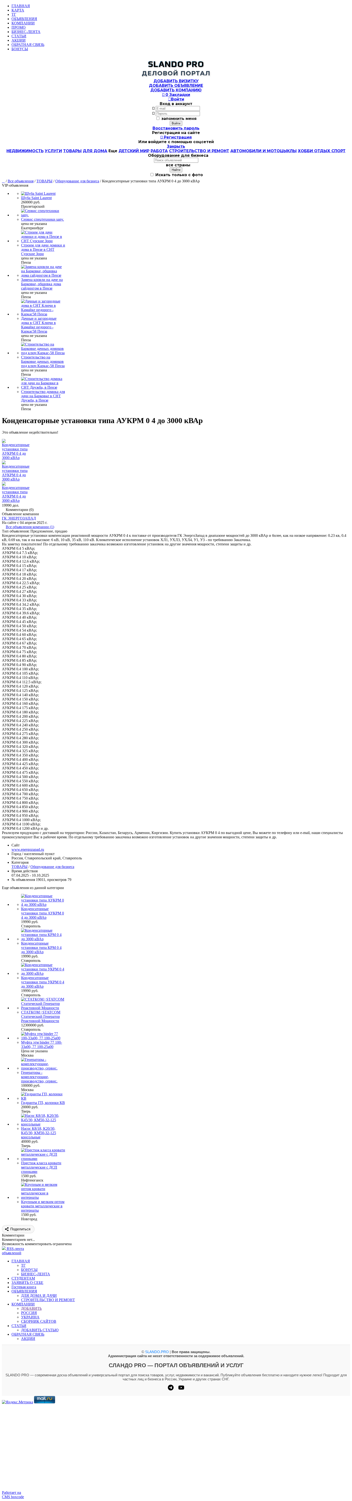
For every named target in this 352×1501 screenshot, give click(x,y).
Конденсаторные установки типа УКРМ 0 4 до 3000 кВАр (42, 982)
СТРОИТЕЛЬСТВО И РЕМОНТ (199, 151)
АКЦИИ (18, 40)
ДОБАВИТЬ (31, 1308)
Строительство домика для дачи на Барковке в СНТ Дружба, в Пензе (43, 396)
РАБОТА (159, 151)
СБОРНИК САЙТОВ (38, 1321)
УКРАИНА (30, 1317)
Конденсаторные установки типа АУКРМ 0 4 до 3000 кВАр (42, 913)
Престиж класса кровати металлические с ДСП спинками (41, 1167)
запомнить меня (179, 118)
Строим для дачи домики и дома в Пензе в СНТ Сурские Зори (43, 249)
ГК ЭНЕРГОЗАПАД (19, 518)
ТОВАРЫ (72, 151)
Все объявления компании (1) (30, 527)
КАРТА (17, 10)
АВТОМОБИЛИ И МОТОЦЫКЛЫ (263, 151)
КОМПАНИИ (23, 23)
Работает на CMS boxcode (13, 1494)
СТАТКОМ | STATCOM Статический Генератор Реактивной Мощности (40, 1016)
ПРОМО (18, 27)
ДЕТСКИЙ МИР (134, 151)
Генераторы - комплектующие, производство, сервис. (39, 1076)
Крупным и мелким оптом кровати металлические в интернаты (42, 1206)
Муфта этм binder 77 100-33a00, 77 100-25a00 (41, 1044)
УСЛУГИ (53, 151)
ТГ (13, 14)
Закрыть (176, 146)
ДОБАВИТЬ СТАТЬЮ (39, 1330)
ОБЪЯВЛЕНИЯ (24, 19)
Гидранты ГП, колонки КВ (43, 1103)
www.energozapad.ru (27, 849)
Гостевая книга (23, 1287)
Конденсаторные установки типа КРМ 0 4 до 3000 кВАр (41, 947)
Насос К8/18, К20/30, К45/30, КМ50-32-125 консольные (38, 1132)
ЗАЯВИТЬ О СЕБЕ (27, 1283)
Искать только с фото (178, 175)
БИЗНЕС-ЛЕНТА (25, 32)
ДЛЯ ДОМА (95, 151)
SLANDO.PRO (157, 1352)
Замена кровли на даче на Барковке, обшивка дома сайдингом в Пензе (42, 284)
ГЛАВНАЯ (20, 6)
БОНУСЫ (19, 49)
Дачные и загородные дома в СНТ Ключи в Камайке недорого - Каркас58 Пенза (39, 324)
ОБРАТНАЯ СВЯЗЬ (27, 45)
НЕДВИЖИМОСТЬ (25, 151)
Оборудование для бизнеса (77, 181)
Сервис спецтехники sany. (42, 219)
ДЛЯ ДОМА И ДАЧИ (39, 1296)
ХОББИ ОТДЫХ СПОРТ (322, 151)
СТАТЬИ (18, 36)
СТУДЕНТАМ (23, 1278)
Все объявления (21, 181)
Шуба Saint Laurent (36, 198)
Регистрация (176, 137)
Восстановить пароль (176, 128)
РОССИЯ (29, 1313)
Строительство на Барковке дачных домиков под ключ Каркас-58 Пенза (43, 361)
